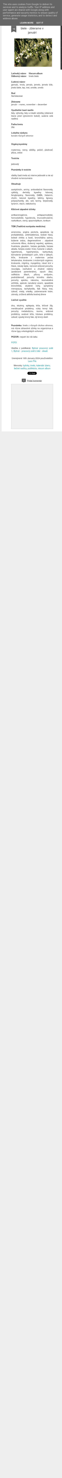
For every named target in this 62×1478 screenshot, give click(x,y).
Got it (39, 22)
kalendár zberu (43, 365)
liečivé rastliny (20, 368)
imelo (32, 365)
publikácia (32, 368)
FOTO (14, 342)
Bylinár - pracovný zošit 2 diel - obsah (31, 350)
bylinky (26, 365)
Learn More (26, 22)
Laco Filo (32, 361)
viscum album (44, 368)
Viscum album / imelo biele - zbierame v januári (32, 28)
